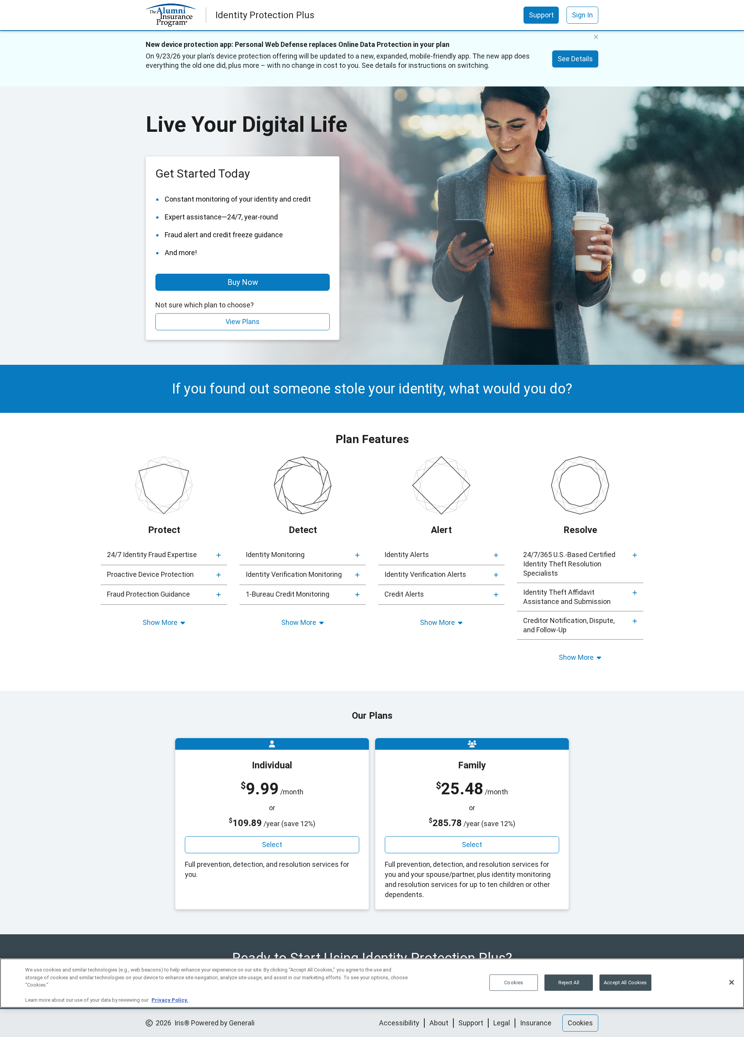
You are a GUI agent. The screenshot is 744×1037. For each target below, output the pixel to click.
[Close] (731, 982)
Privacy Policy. (170, 1000)
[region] (372, 983)
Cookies (513, 982)
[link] (541, 15)
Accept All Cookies (625, 982)
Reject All (568, 982)
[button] (164, 555)
